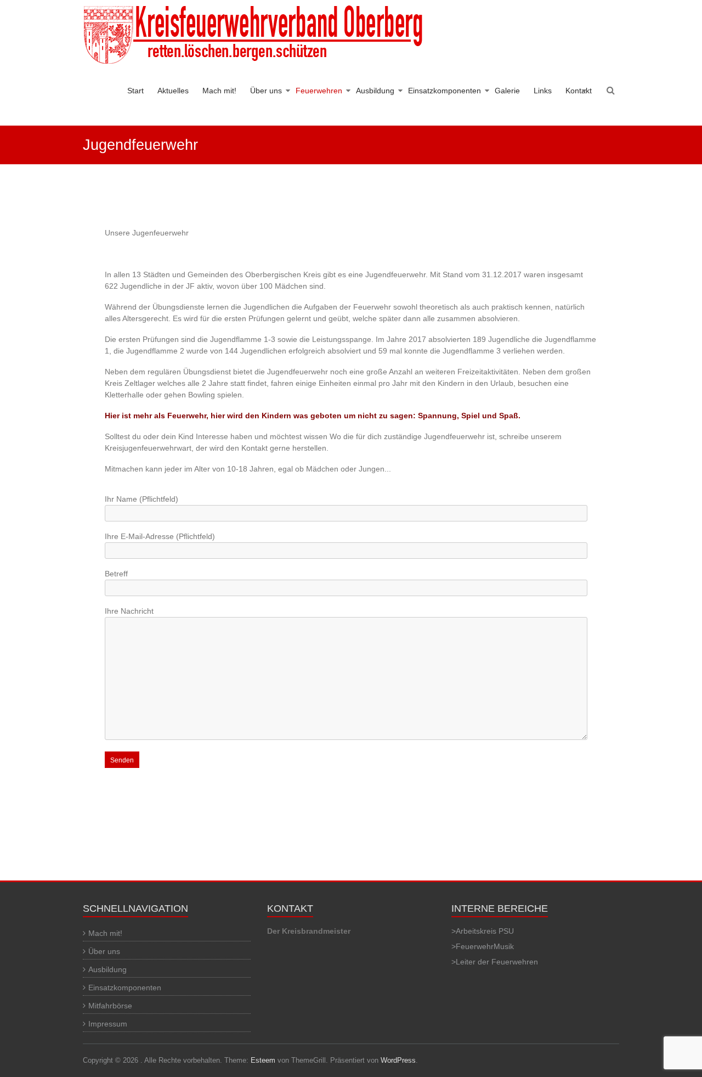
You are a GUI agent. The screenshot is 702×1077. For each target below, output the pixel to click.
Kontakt (578, 90)
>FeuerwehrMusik (482, 946)
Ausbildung (375, 90)
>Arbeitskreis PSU (482, 931)
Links (543, 90)
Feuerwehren (319, 90)
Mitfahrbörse (110, 1005)
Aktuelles (173, 90)
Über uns (266, 90)
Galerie (507, 90)
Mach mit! (219, 90)
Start (135, 90)
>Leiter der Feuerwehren (494, 961)
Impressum (107, 1023)
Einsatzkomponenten (444, 90)
